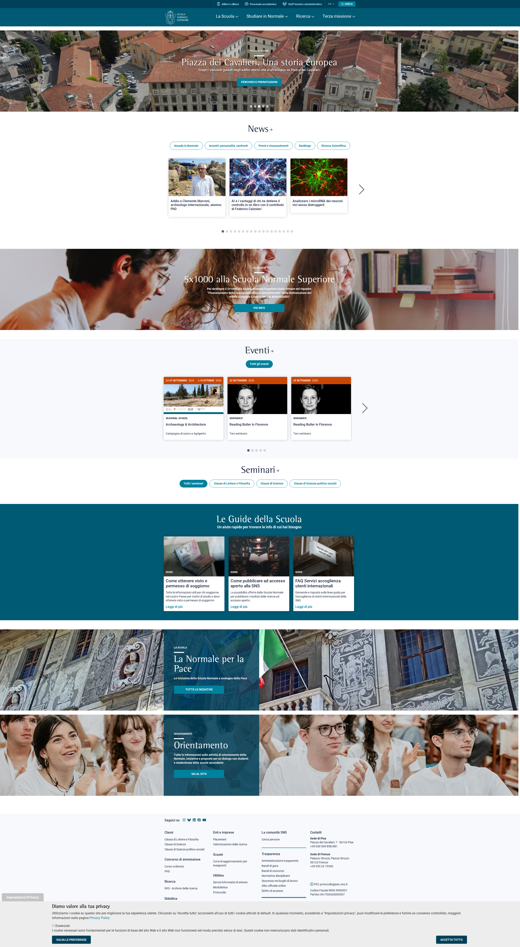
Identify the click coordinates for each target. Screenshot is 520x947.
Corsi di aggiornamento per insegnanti (230, 863)
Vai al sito (199, 774)
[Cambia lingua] (332, 4)
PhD (167, 871)
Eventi (257, 351)
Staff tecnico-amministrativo (305, 4)
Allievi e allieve (230, 4)
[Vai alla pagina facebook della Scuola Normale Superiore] (199, 820)
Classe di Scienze (272, 483)
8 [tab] (251, 232)
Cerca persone (271, 839)
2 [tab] (255, 107)
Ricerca (303, 16)
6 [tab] (243, 232)
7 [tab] (247, 232)
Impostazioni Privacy (23, 897)
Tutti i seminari (193, 483)
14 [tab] (276, 232)
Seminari (258, 470)
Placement (219, 839)
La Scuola (225, 16)
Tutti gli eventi (259, 364)
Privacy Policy (100, 918)
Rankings (305, 145)
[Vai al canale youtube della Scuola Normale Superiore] (204, 820)
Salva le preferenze (71, 939)
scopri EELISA (259, 75)
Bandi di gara (270, 865)
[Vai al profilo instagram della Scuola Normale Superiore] (184, 820)
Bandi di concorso (273, 871)
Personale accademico (262, 4)
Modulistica (220, 887)
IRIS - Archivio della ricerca (181, 888)
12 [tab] (267, 232)
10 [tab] (259, 232)
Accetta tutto (451, 939)
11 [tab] (263, 232)
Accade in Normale (186, 145)
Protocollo (219, 892)
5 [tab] (267, 107)
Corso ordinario (174, 866)
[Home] (177, 17)
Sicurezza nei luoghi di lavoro (280, 880)
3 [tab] (259, 107)
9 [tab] (255, 232)
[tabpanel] (259, 71)
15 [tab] (280, 232)
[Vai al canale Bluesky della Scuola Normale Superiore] (189, 820)
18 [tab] (292, 232)
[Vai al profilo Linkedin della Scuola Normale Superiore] (194, 820)
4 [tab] (263, 107)
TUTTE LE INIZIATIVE (199, 689)
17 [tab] (288, 232)
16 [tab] (284, 232)
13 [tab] (272, 232)
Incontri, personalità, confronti (228, 145)
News (258, 129)
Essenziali (62, 926)
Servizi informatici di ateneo (230, 882)
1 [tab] (251, 107)
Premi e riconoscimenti (273, 145)
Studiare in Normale (265, 16)
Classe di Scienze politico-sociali (315, 483)
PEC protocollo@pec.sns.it (330, 884)
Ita (329, 4)
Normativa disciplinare (276, 875)
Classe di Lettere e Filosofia (232, 483)
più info (259, 308)
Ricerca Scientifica (334, 145)
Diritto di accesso (272, 890)
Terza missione (337, 16)
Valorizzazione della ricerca (230, 844)
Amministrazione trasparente (280, 860)
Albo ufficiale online (274, 885)
